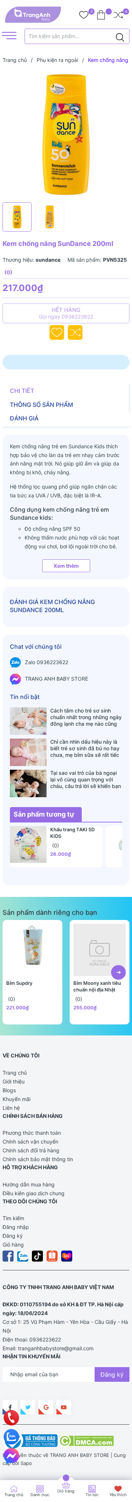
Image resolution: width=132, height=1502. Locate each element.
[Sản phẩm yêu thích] (83, 14)
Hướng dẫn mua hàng (29, 1184)
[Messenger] (11, 1456)
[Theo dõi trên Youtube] (63, 1407)
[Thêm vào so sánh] (75, 332)
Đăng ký (13, 1236)
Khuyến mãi (16, 1099)
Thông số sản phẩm (41, 404)
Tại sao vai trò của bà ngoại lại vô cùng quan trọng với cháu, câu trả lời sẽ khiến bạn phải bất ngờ (85, 779)
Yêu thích (118, 1494)
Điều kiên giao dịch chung (34, 1193)
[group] (66, 134)
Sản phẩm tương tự (44, 814)
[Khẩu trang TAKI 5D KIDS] (28, 844)
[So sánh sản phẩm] (118, 14)
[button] (118, 972)
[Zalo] (11, 1436)
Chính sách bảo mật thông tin (38, 1159)
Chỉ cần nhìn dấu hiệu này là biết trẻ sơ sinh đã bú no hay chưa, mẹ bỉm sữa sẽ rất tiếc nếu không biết (85, 748)
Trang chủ (15, 1073)
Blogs (9, 1090)
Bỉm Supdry (19, 983)
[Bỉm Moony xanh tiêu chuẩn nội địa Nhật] (99, 950)
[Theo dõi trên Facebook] (10, 1407)
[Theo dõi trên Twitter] (28, 1407)
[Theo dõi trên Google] (45, 1407)
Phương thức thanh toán (32, 1133)
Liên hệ (11, 1108)
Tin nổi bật (25, 696)
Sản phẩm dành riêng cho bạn (50, 912)
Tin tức (92, 1494)
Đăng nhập (16, 1227)
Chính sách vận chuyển (30, 1141)
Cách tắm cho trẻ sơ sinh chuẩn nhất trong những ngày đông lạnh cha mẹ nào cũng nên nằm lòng (86, 717)
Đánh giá (24, 418)
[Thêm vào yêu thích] (57, 332)
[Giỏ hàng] (101, 14)
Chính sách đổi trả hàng (31, 1150)
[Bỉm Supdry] (32, 950)
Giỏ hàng (13, 1244)
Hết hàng (66, 313)
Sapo (26, 1463)
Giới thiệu (14, 1081)
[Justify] (120, 36)
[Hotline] (11, 1417)
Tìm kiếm (13, 1218)
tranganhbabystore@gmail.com (56, 1348)
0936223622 (45, 1339)
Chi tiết (22, 390)
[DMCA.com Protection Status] (86, 1440)
